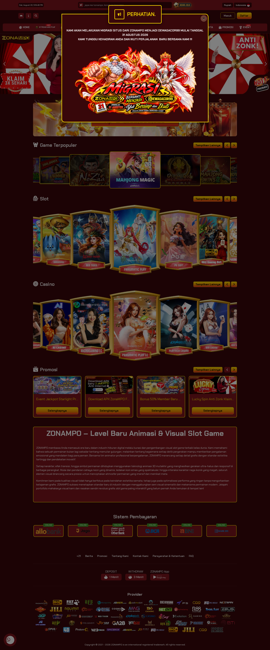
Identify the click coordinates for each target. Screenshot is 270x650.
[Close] (204, 18)
